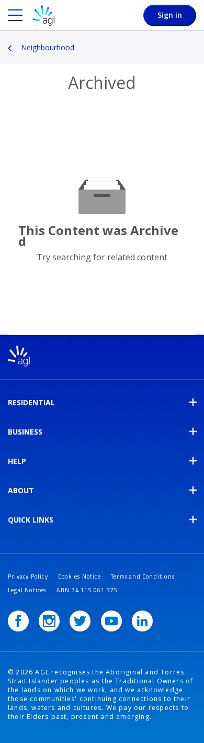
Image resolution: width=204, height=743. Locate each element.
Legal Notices (27, 590)
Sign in (169, 15)
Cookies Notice (79, 576)
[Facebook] (18, 621)
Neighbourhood (47, 47)
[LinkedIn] (142, 621)
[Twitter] (80, 621)
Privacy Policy (28, 576)
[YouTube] (111, 621)
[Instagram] (49, 621)
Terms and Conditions (143, 576)
